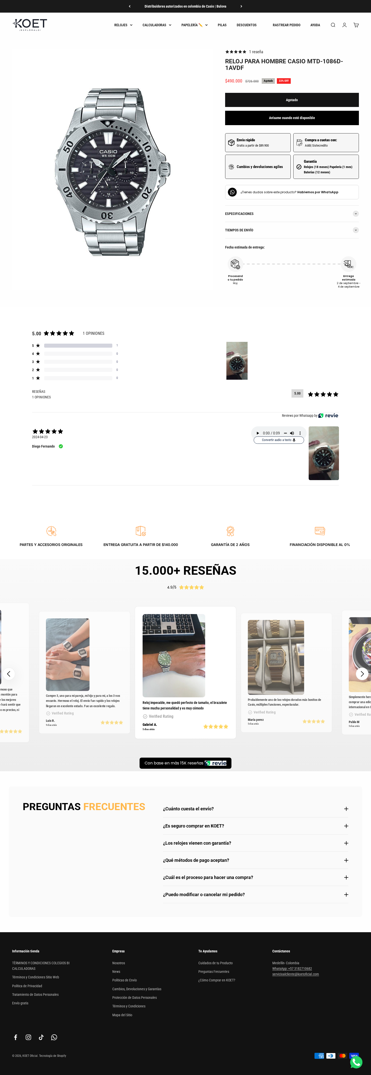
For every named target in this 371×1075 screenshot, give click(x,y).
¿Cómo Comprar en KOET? (216, 980)
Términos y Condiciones (128, 1006)
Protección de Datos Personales (134, 998)
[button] (362, 674)
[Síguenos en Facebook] (15, 1037)
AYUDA (315, 25)
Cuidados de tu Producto (215, 963)
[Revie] (328, 416)
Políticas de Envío (124, 980)
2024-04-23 (40, 437)
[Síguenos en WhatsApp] (54, 1037)
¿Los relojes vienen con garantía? (197, 843)
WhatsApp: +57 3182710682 (292, 969)
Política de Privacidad (27, 986)
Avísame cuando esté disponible (292, 118)
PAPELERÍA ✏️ (192, 25)
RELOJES (120, 25)
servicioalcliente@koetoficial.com (295, 974)
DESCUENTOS (247, 25)
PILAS (222, 25)
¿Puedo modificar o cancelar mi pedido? (204, 894)
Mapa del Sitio (122, 1015)
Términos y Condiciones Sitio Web (35, 977)
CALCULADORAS (154, 25)
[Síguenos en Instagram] (28, 1037)
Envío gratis (20, 1003)
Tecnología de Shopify (52, 1056)
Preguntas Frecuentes (213, 972)
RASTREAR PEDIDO (286, 25)
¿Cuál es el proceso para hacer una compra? (208, 877)
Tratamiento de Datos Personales (35, 995)
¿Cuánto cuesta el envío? (188, 808)
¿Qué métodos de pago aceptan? (196, 860)
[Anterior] (129, 6)
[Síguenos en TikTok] (41, 1037)
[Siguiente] (241, 6)
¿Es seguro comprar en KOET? (193, 826)
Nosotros (118, 963)
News (116, 972)
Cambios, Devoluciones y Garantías (136, 989)
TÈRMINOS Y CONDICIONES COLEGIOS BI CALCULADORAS (41, 966)
